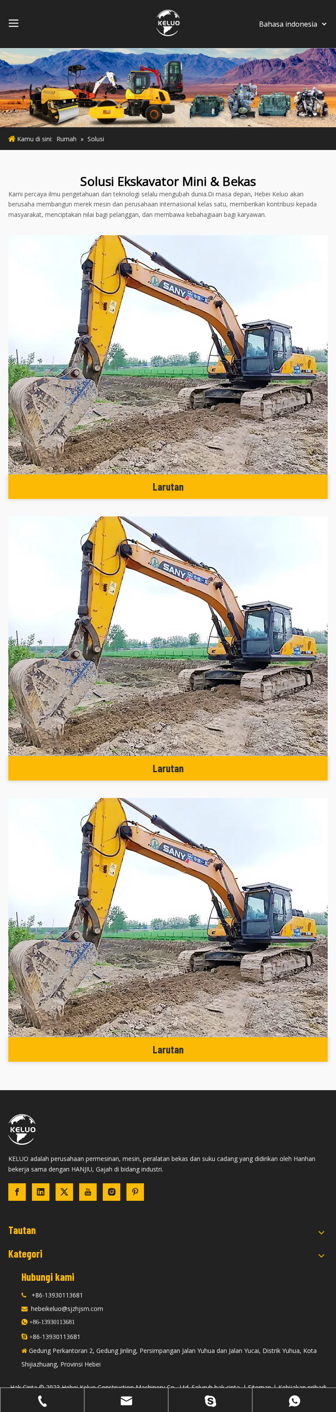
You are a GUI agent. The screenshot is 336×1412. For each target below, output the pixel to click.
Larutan (168, 486)
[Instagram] (111, 1192)
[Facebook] (17, 1192)
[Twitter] (64, 1192)
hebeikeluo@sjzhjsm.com (67, 1308)
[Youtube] (88, 1192)
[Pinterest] (135, 1192)
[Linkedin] (40, 1192)
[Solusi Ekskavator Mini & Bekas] (168, 355)
